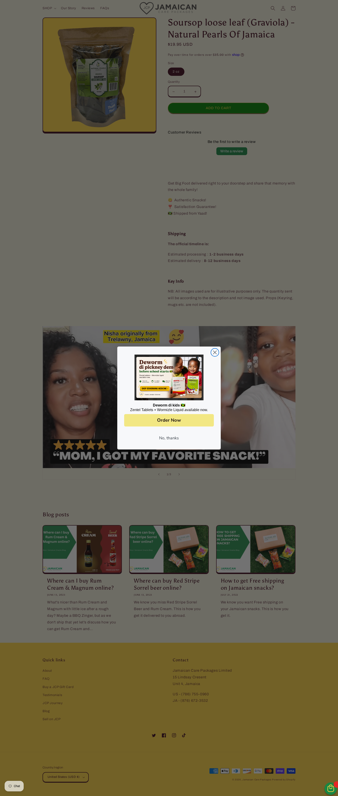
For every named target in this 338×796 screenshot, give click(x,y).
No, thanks (169, 438)
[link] (169, 378)
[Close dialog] (215, 352)
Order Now (169, 420)
